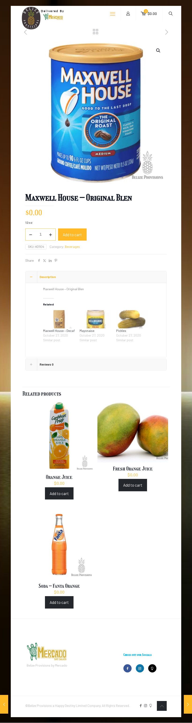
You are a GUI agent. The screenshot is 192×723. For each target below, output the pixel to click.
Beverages (72, 247)
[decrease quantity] (30, 234)
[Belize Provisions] (53, 22)
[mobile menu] (113, 14)
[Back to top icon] (162, 706)
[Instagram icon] (145, 705)
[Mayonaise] (95, 319)
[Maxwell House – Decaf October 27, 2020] (4, 704)
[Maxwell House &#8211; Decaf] (59, 319)
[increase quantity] (50, 234)
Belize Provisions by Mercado (47, 665)
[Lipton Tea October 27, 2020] (188, 704)
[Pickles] (132, 319)
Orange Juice (59, 477)
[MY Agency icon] (150, 705)
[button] (158, 50)
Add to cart (72, 234)
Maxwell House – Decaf (59, 331)
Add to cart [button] (59, 493)
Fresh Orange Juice (133, 469)
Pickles (121, 331)
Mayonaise (87, 331)
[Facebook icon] (140, 705)
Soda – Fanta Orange (59, 586)
